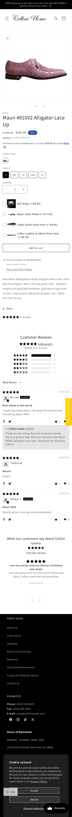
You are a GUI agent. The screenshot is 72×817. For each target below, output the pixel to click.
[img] (11, 392)
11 (42, 174)
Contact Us (13, 683)
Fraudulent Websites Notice (22, 675)
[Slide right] (44, 106)
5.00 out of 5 (45, 344)
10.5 (33, 174)
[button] (7, 18)
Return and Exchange (19, 651)
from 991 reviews (36, 552)
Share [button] (9, 308)
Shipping (6, 137)
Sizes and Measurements (21, 667)
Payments (12, 659)
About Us (12, 627)
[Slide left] (28, 106)
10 (23, 174)
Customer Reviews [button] (68, 412)
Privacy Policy (39, 781)
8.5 (14, 174)
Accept (34, 790)
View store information (19, 269)
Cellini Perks (14, 635)
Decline (34, 799)
